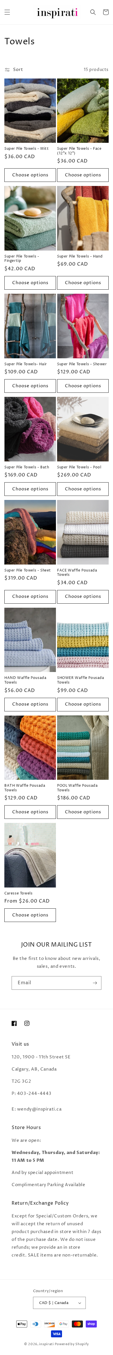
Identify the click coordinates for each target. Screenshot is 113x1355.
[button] (7, 12)
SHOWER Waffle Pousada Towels (80, 680)
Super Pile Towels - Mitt (26, 149)
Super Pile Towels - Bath (26, 467)
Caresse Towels (18, 893)
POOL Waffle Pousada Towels (77, 788)
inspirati (46, 1344)
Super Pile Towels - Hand (80, 256)
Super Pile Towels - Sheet (27, 570)
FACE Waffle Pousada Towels (77, 572)
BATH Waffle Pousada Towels (24, 788)
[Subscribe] (94, 983)
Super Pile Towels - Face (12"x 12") (79, 151)
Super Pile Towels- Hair (25, 364)
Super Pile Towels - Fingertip (21, 258)
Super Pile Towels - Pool (79, 467)
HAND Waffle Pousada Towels (25, 680)
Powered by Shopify (72, 1344)
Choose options (30, 175)
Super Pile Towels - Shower (82, 364)
